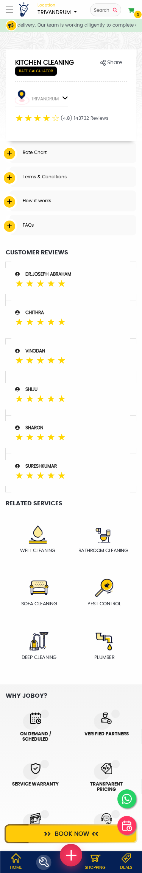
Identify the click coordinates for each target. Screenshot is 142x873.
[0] (131, 11)
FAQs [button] (28, 225)
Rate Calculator (36, 71)
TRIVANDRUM (54, 9)
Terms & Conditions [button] (45, 177)
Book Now (71, 834)
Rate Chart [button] (35, 152)
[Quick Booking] (126, 825)
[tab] (72, 152)
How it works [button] (37, 200)
